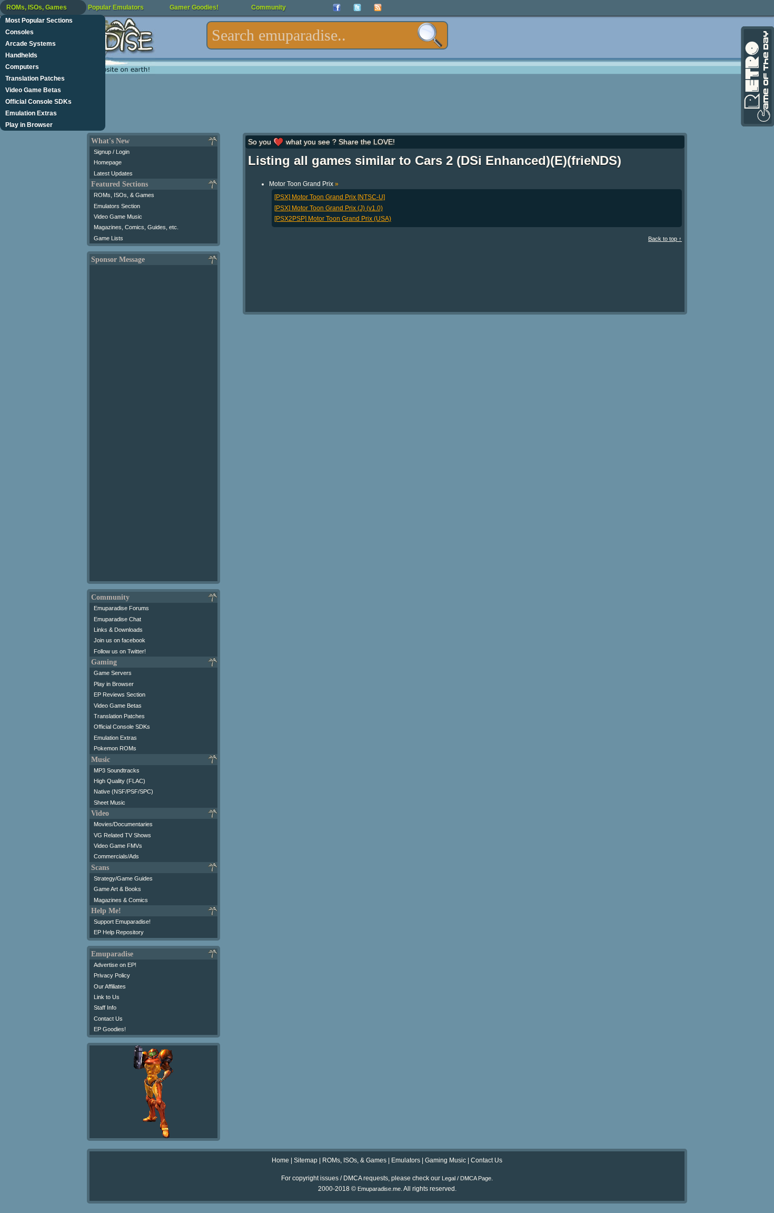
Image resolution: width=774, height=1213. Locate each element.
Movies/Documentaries (123, 824)
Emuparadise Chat (117, 619)
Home (280, 1160)
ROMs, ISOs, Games (36, 7)
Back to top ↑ (665, 239)
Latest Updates (113, 173)
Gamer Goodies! (194, 7)
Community (268, 7)
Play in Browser (29, 125)
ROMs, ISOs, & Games (124, 195)
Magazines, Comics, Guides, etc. (136, 227)
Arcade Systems (30, 43)
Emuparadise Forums (121, 608)
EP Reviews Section (119, 694)
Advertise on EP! (115, 965)
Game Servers (113, 673)
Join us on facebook (119, 640)
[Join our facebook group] (336, 7)
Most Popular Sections (39, 20)
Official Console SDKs (38, 101)
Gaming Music (445, 1160)
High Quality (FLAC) (119, 781)
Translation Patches (35, 78)
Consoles (19, 32)
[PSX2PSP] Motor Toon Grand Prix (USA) (332, 218)
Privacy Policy (112, 975)
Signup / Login (112, 152)
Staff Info (105, 1007)
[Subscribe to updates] (378, 7)
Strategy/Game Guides (123, 878)
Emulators (405, 1160)
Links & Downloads (118, 630)
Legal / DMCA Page (466, 1178)
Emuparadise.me (379, 1189)
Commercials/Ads (116, 856)
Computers (22, 67)
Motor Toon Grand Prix (304, 184)
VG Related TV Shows (122, 835)
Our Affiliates (110, 986)
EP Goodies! (110, 1029)
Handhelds (21, 55)
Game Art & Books (117, 889)
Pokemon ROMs (115, 748)
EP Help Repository (119, 932)
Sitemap (305, 1160)
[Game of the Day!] (756, 76)
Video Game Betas (33, 90)
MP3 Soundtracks (117, 770)
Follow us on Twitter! (120, 651)
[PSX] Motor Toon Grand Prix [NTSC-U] (329, 197)
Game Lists (108, 238)
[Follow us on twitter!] (357, 7)
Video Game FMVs (118, 846)
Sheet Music (109, 802)
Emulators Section (117, 206)
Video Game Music (118, 216)
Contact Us (108, 1018)
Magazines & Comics (121, 900)
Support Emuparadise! (122, 921)
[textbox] (327, 35)
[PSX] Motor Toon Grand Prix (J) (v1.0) (328, 208)
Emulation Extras (31, 113)
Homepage (108, 162)
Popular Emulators (116, 7)
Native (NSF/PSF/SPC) (123, 791)
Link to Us (107, 997)
